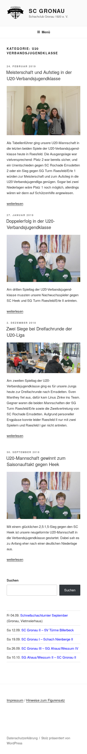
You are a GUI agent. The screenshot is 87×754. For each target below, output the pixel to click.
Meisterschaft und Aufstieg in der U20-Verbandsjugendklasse (39, 75)
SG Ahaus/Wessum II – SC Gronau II (48, 657)
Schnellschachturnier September (44, 615)
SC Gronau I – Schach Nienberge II (47, 639)
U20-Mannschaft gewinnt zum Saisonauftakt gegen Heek (36, 461)
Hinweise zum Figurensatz (45, 700)
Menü (46, 32)
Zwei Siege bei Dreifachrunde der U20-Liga (39, 331)
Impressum (15, 700)
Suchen (13, 580)
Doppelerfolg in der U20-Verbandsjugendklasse (30, 224)
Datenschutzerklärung (22, 738)
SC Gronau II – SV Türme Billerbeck (47, 630)
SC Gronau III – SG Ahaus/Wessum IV (49, 648)
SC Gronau (47, 11)
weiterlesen (15, 203)
